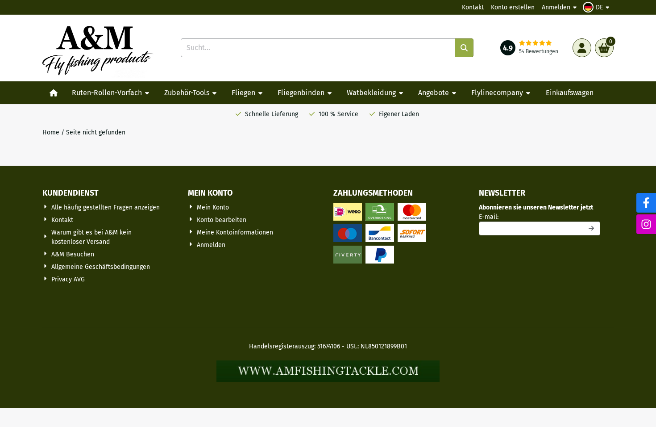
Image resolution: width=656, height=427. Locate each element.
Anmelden (556, 7)
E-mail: (539, 217)
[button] (597, 7)
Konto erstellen (513, 7)
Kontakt (473, 7)
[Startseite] (53, 93)
